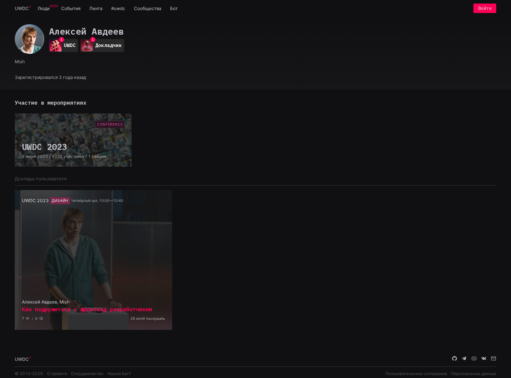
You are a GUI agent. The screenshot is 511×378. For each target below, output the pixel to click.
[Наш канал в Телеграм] (464, 358)
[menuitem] (22, 8)
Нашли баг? (119, 373)
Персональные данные (473, 373)
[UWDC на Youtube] (474, 358)
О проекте (57, 373)
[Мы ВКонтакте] (483, 358)
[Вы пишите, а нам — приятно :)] (493, 358)
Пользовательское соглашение (416, 373)
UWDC (22, 8)
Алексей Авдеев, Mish (45, 302)
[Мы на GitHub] (454, 358)
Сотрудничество (87, 373)
